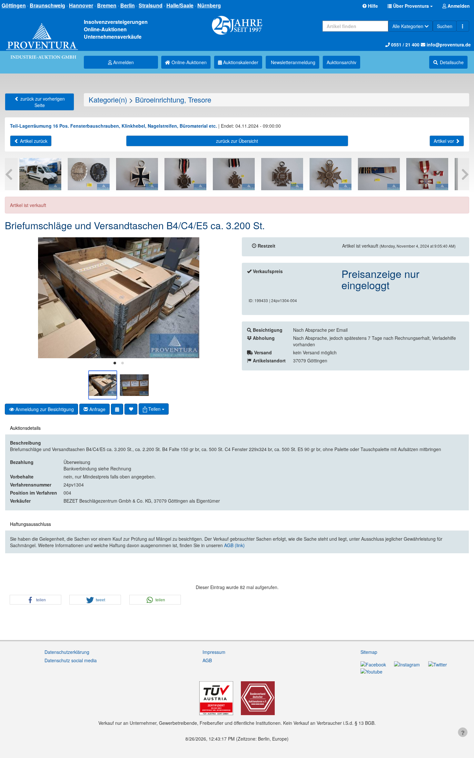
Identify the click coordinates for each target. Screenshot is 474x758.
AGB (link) (234, 545)
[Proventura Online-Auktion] (42, 34)
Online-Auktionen (188, 62)
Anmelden (123, 62)
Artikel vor (444, 141)
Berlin (127, 5)
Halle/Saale (179, 5)
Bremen (106, 5)
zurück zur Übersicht (237, 141)
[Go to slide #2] (134, 384)
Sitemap (368, 652)
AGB (207, 660)
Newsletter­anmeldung (292, 62)
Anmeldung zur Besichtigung (44, 409)
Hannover (81, 5)
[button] (410, 5)
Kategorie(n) (108, 99)
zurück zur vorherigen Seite (42, 101)
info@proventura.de (448, 44)
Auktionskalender (240, 62)
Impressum (213, 652)
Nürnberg (209, 5)
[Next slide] (222, 297)
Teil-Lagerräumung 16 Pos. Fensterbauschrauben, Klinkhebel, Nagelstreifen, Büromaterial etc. (113, 126)
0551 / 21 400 (405, 44)
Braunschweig (47, 5)
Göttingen (14, 5)
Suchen (444, 26)
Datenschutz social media (70, 660)
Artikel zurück (33, 141)
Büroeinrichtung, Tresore (173, 99)
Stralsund (151, 5)
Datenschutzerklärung (66, 652)
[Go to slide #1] (102, 384)
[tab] (115, 363)
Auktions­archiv (341, 62)
